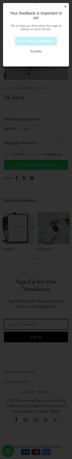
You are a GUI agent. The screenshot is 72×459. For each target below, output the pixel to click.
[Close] (65, 6)
